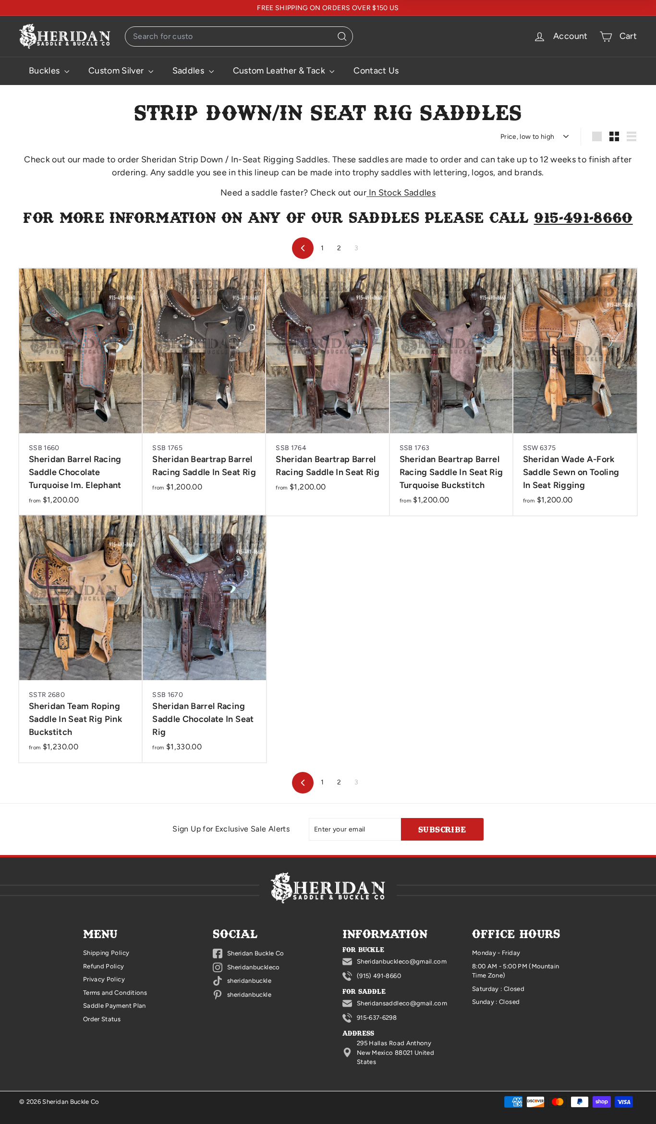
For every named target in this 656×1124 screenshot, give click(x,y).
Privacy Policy (104, 979)
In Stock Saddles (402, 192)
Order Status (102, 1019)
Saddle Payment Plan (114, 1005)
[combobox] (239, 36)
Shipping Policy (106, 952)
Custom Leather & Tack (280, 70)
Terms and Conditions (115, 992)
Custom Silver (117, 70)
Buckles (45, 70)
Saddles (189, 70)
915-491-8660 (583, 217)
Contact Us (376, 70)
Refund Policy (103, 966)
